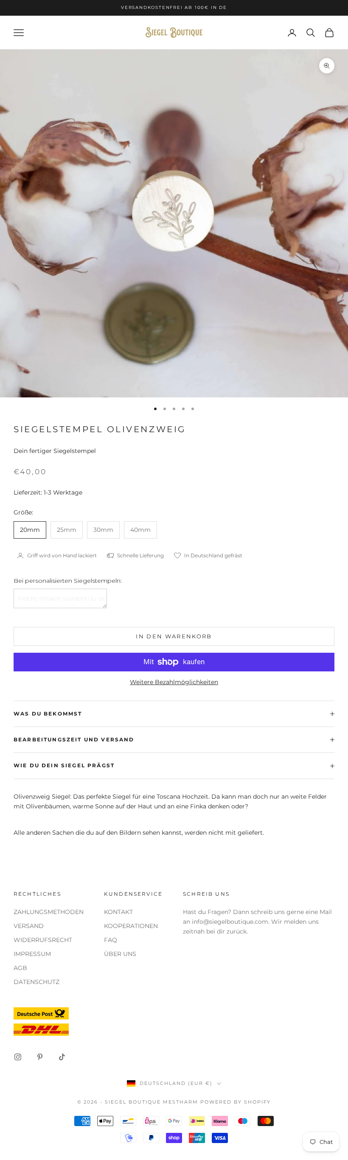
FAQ (110, 940)
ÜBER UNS (120, 954)
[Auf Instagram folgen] (18, 1057)
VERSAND (29, 926)
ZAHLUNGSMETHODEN (49, 912)
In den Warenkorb (174, 636)
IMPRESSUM (32, 954)
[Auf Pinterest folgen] (40, 1057)
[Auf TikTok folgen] (62, 1057)
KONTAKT (118, 912)
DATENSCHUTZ (36, 982)
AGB (20, 968)
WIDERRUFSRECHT (43, 940)
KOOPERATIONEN (131, 926)
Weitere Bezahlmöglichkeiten (174, 682)
